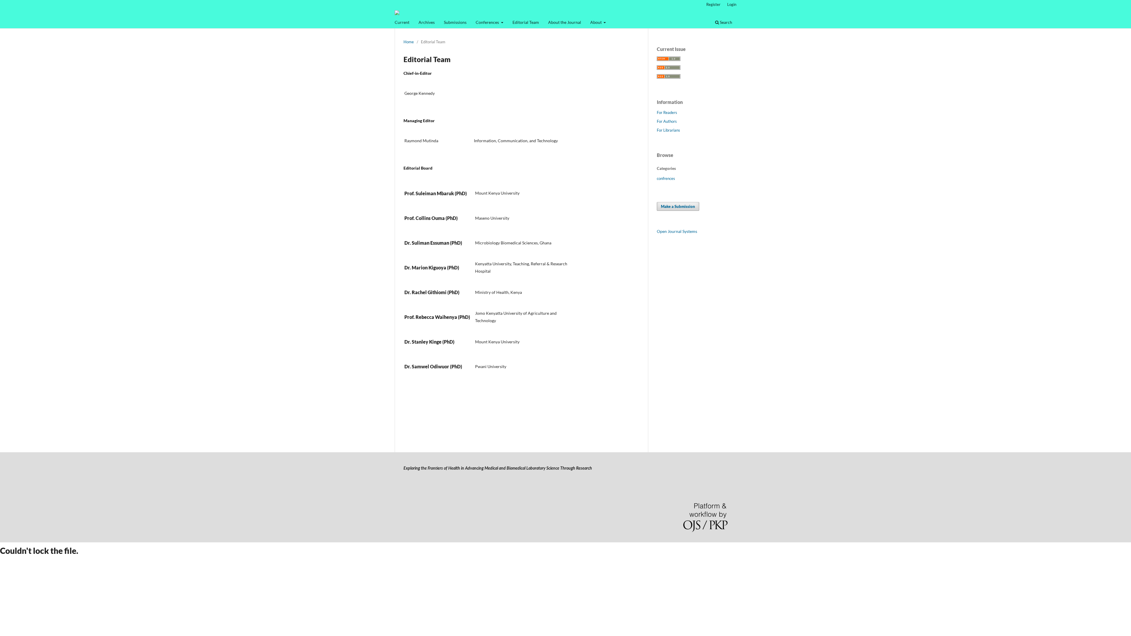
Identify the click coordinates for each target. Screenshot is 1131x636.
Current (402, 22)
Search (725, 22)
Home (409, 41)
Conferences (488, 22)
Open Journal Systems (677, 231)
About (596, 22)
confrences (666, 178)
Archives (427, 22)
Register (713, 4)
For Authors (667, 121)
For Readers (667, 112)
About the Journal (564, 22)
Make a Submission (678, 206)
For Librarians (668, 130)
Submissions (455, 22)
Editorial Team (525, 22)
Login (731, 4)
